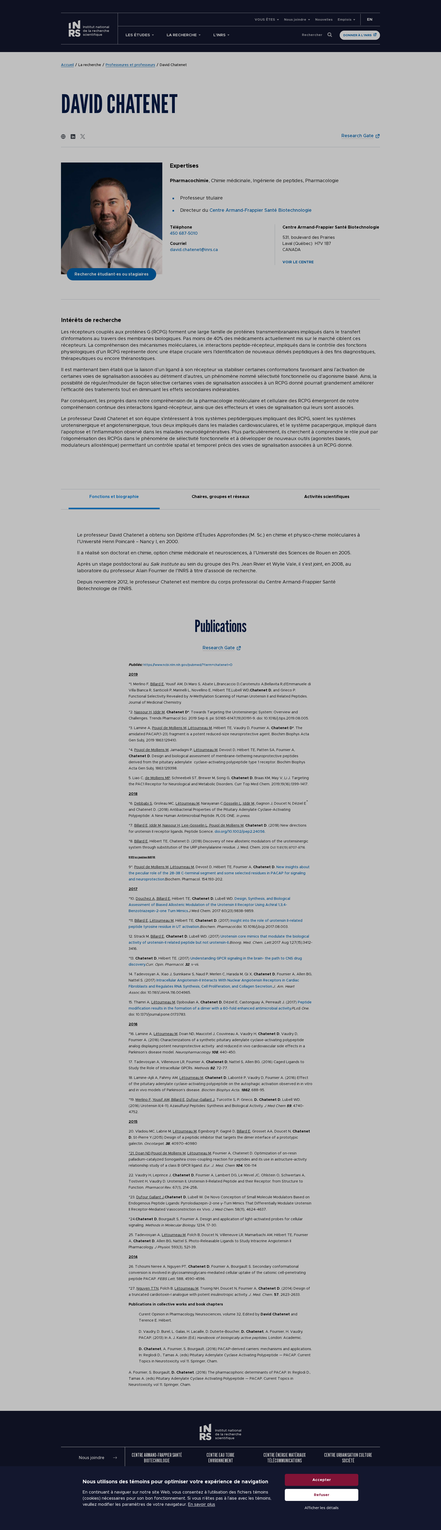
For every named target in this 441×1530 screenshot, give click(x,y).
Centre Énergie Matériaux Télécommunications (284, 1457)
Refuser (321, 1495)
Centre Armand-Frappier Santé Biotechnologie (261, 210)
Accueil (67, 65)
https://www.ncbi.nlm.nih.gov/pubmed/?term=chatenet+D (187, 664)
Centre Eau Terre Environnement (220, 1457)
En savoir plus (201, 1504)
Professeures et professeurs (130, 65)
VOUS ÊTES (265, 19)
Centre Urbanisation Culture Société (348, 1457)
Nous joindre (295, 19)
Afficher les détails (321, 1508)
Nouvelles (324, 19)
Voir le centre (298, 262)
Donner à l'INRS (357, 35)
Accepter (321, 1480)
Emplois (344, 19)
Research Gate (357, 136)
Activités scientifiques (326, 497)
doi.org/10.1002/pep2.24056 (240, 832)
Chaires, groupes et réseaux (220, 497)
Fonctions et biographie (114, 497)
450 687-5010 (184, 233)
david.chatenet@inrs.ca (194, 250)
